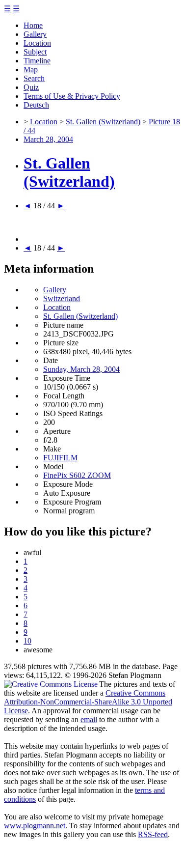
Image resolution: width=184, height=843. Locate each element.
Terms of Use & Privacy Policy (72, 96)
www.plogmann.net (34, 825)
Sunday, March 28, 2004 (81, 369)
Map (31, 69)
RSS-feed (153, 834)
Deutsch (36, 105)
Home (33, 25)
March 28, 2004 (48, 139)
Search (34, 78)
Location (37, 43)
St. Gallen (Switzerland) (103, 121)
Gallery (35, 34)
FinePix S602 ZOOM (77, 475)
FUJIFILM (60, 457)
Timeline (37, 60)
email (88, 719)
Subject (35, 52)
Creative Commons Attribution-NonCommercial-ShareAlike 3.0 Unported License (88, 702)
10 (27, 641)
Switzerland (61, 298)
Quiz (31, 87)
